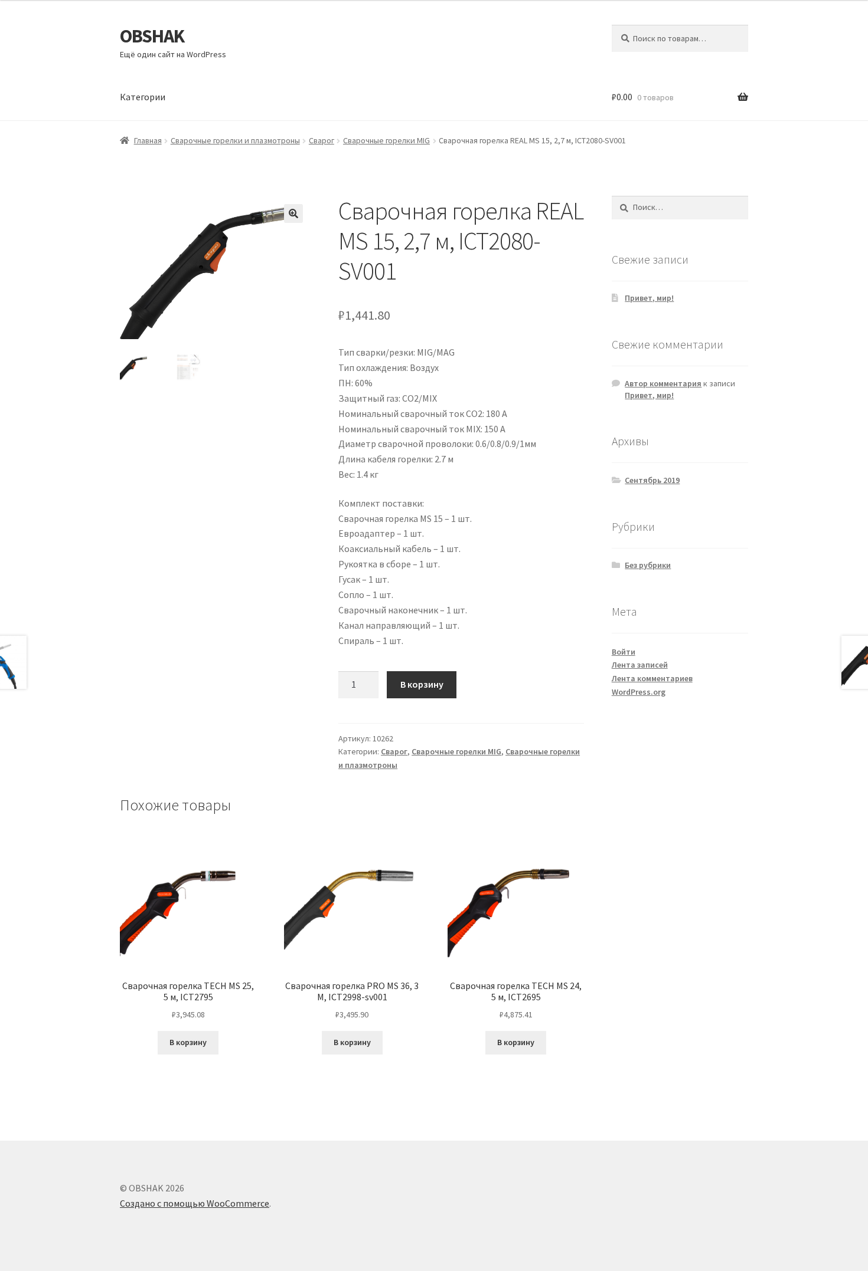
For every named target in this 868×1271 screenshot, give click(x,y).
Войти (623, 651)
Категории (142, 97)
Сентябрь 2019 (652, 480)
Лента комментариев (652, 678)
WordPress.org (638, 692)
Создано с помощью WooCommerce (194, 1203)
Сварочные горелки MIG (386, 140)
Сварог (321, 140)
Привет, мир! (649, 298)
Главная (148, 140)
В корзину (421, 684)
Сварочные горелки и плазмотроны (235, 140)
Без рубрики (648, 565)
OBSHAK (152, 36)
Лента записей (640, 664)
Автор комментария (663, 383)
